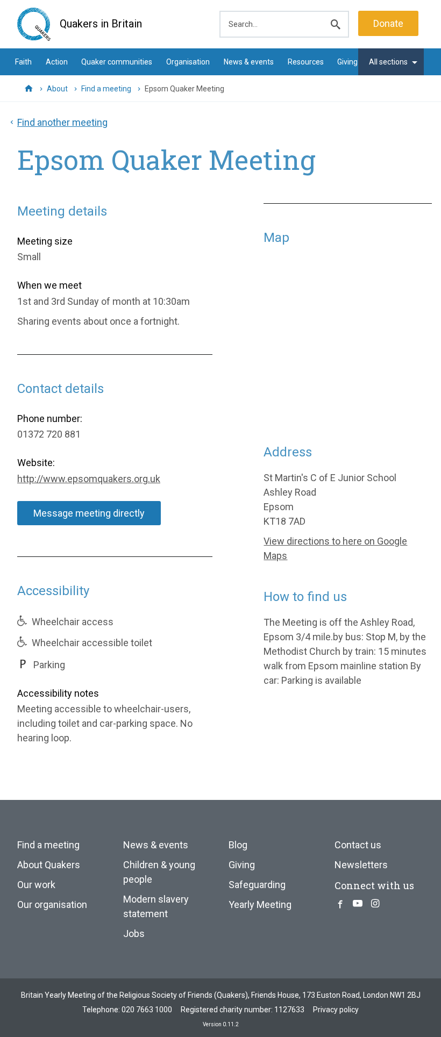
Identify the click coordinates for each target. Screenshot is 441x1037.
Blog (238, 844)
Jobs (134, 933)
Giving (347, 62)
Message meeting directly (89, 513)
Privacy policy (336, 1009)
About (57, 88)
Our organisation (52, 904)
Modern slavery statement (156, 906)
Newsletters (361, 864)
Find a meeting (106, 88)
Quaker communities (116, 62)
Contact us (358, 844)
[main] (220, 439)
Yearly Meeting (260, 904)
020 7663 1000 (147, 1009)
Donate (388, 23)
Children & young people (159, 872)
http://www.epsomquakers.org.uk (88, 478)
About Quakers (48, 864)
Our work (36, 884)
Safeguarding (257, 884)
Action (57, 62)
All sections (388, 62)
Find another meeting (62, 122)
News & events (249, 62)
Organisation (188, 62)
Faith (23, 62)
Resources (306, 62)
